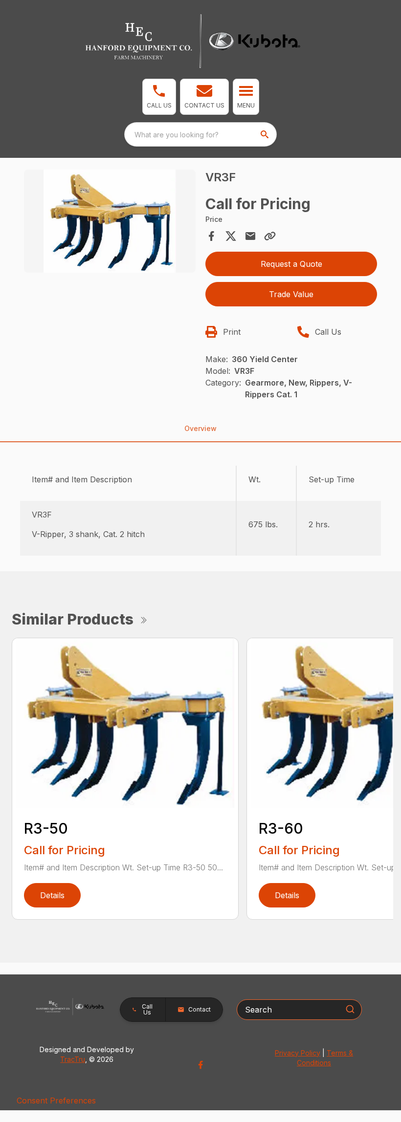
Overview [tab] (200, 428)
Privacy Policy (297, 1053)
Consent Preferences (56, 1100)
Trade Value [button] (291, 294)
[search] (265, 134)
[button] (159, 97)
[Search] (350, 1009)
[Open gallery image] (110, 221)
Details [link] (52, 895)
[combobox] (200, 134)
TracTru (72, 1059)
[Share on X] (231, 236)
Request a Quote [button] (291, 264)
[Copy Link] (270, 236)
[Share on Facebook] (211, 236)
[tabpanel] (110, 223)
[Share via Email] (250, 236)
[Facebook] (200, 1064)
